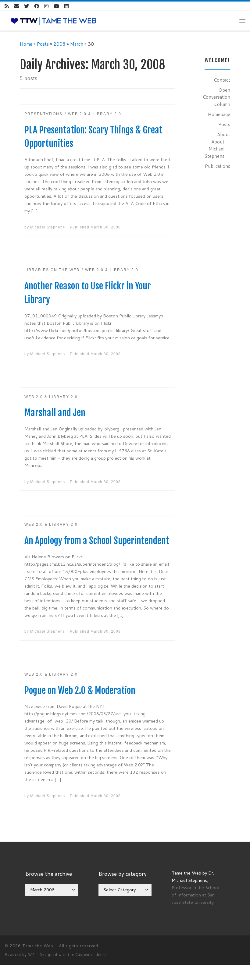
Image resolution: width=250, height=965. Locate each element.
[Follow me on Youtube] (56, 6)
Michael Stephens (47, 227)
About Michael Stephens (214, 148)
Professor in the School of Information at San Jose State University (195, 894)
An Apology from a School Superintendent (96, 540)
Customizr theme (91, 954)
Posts (43, 44)
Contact (222, 79)
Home (26, 44)
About (223, 134)
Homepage (219, 114)
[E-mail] (16, 6)
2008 (59, 44)
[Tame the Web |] (53, 20)
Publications (217, 166)
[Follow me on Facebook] (36, 6)
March (76, 44)
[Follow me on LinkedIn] (66, 6)
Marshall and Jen (54, 412)
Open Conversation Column (216, 97)
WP (31, 954)
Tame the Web (37, 946)
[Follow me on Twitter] (26, 6)
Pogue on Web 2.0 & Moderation (79, 690)
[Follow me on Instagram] (46, 6)
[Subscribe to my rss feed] (7, 6)
